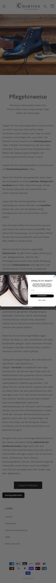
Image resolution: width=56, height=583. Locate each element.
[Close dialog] (54, 276)
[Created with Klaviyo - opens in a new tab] (28, 307)
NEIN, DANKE (42, 300)
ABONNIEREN (42, 295)
